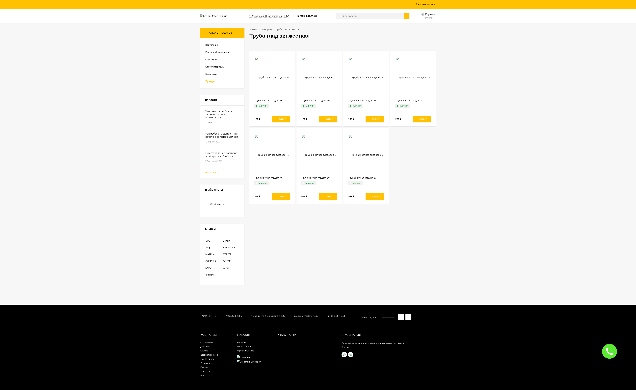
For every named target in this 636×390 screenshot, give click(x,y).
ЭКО (207, 240)
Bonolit (226, 240)
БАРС (208, 268)
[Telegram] (326, 16)
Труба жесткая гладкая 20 (315, 100)
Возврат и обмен (209, 355)
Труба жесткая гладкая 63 (362, 177)
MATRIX (209, 254)
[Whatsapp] (322, 16)
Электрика (266, 29)
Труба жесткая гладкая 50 (315, 177)
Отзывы (204, 367)
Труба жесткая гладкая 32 (409, 100)
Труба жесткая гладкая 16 (268, 100)
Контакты (205, 371)
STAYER (227, 254)
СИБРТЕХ (210, 261)
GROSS (227, 261)
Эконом (209, 274)
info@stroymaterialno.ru (306, 316)
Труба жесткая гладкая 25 (362, 100)
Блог (203, 375)
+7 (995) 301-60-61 (233, 316)
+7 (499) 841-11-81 (307, 16)
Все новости (212, 172)
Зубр (208, 247)
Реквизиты (206, 363)
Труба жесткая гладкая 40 (268, 177)
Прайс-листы (217, 204)
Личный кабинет (245, 346)
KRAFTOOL (229, 247)
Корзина (241, 342)
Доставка (205, 346)
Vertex (226, 268)
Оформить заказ (245, 350)
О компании (206, 342)
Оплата (204, 350)
